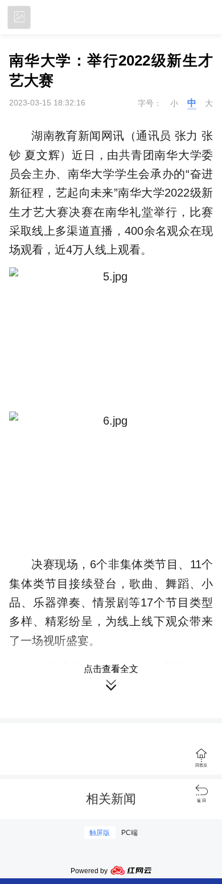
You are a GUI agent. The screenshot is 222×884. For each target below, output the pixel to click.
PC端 (129, 833)
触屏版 (99, 833)
